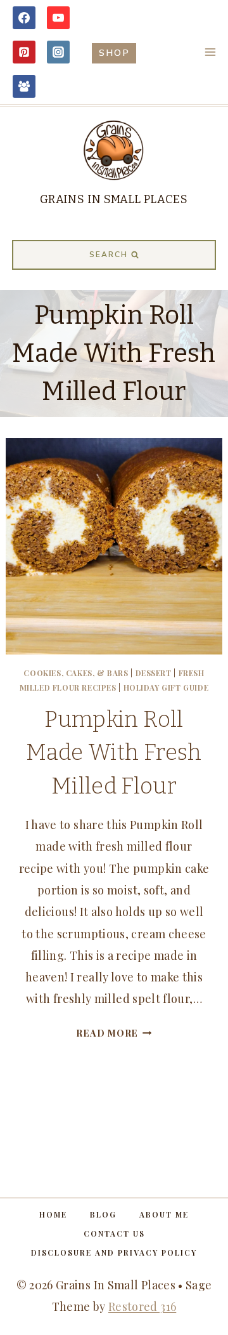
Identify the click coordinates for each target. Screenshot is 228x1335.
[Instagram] (58, 52)
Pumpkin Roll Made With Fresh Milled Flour (113, 752)
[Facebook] (24, 17)
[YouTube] (58, 17)
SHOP (114, 52)
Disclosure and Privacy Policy (114, 1252)
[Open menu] (210, 52)
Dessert (154, 673)
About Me (164, 1214)
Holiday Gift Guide (166, 687)
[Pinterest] (24, 52)
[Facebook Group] (24, 86)
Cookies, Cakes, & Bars (75, 673)
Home (53, 1214)
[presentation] (114, 546)
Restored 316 (142, 1306)
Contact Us (114, 1233)
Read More (113, 1032)
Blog (103, 1214)
